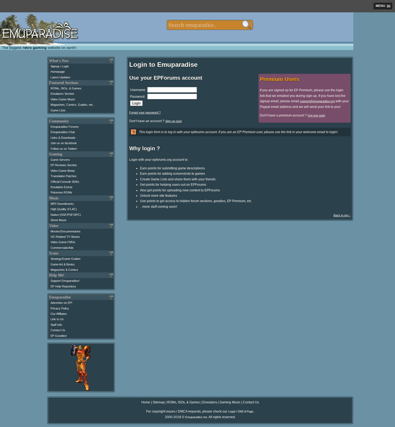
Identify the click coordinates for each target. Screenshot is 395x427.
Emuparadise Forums (65, 126)
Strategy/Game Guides (66, 258)
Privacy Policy (60, 308)
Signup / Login (60, 66)
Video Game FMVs (63, 242)
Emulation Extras (62, 187)
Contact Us (58, 330)
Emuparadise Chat (63, 132)
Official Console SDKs (65, 181)
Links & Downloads (63, 137)
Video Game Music (63, 99)
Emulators (209, 402)
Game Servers (60, 159)
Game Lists (58, 110)
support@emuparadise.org (317, 101)
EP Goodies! (59, 335)
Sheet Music (59, 220)
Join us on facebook (64, 143)
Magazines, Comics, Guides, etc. (72, 104)
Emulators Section (62, 93)
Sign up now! (173, 121)
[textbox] (210, 25)
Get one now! (316, 115)
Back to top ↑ (342, 215)
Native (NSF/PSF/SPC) (66, 214)
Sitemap (159, 402)
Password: (137, 96)
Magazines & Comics (64, 269)
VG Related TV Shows (65, 236)
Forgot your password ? (145, 112)
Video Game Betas (63, 170)
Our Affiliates (59, 313)
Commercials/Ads (62, 247)
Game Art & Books (63, 264)
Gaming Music (230, 402)
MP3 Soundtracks (62, 203)
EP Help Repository (63, 286)
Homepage (58, 71)
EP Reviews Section (64, 165)
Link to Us (57, 319)
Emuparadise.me (196, 417)
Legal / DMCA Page (240, 411)
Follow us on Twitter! (64, 148)
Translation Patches (64, 176)
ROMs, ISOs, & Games (66, 88)
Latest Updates (60, 77)
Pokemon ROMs (61, 192)
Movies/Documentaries (66, 231)
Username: (138, 90)
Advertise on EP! (61, 302)
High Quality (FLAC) (64, 209)
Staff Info (56, 324)
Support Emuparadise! (65, 280)
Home (145, 402)
